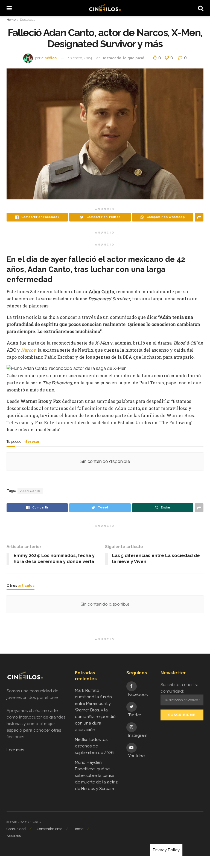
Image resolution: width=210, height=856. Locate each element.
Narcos (28, 350)
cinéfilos (49, 58)
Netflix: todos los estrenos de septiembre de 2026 (94, 746)
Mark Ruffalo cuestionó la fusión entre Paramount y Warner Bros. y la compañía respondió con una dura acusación (95, 710)
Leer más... (17, 749)
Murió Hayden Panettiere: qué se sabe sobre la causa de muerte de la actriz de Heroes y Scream (96, 775)
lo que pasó (133, 58)
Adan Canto (30, 491)
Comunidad (16, 829)
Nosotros (14, 836)
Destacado (27, 20)
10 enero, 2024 (80, 58)
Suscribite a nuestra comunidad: (180, 688)
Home (11, 20)
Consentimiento (49, 829)
